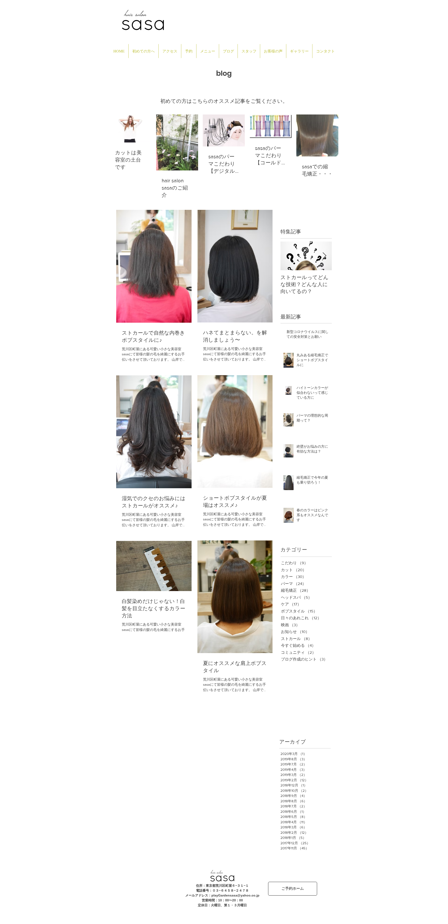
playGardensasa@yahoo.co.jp (235, 895)
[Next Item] (324, 256)
